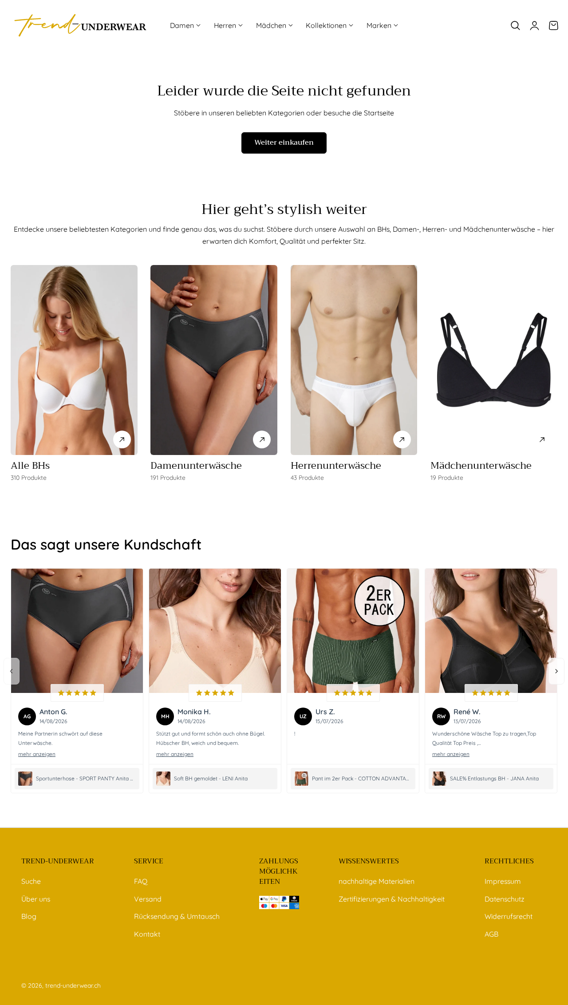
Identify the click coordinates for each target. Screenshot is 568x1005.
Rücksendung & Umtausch (177, 916)
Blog (28, 916)
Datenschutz (505, 898)
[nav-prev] (12, 671)
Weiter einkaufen (284, 142)
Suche (31, 881)
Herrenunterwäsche (336, 465)
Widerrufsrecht (508, 916)
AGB (491, 933)
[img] (77, 693)
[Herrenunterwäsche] (354, 360)
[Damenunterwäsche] (213, 360)
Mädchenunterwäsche (481, 465)
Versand (148, 898)
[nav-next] (556, 671)
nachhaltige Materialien (376, 881)
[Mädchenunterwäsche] (493, 360)
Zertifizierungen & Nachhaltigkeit (392, 898)
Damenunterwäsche (196, 465)
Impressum (503, 881)
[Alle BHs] (74, 360)
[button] (515, 25)
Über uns (35, 898)
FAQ (140, 881)
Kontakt (147, 933)
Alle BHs (30, 465)
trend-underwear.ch (73, 985)
